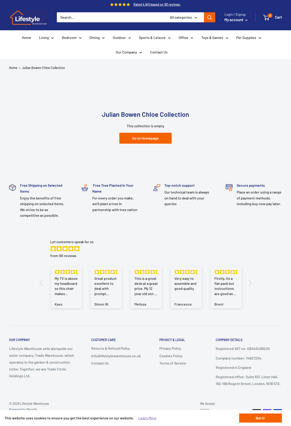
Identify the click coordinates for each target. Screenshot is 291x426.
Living (44, 37)
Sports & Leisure (152, 37)
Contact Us (159, 52)
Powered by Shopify (23, 409)
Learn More (147, 418)
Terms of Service (172, 363)
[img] (148, 248)
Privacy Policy (170, 348)
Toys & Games (212, 37)
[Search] (209, 17)
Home (26, 37)
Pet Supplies (246, 37)
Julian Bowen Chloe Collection (43, 68)
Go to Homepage (145, 138)
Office (183, 37)
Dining (95, 37)
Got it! (260, 418)
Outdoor (119, 37)
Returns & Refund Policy (110, 348)
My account (234, 19)
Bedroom (69, 37)
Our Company (126, 52)
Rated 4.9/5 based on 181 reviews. (157, 4)
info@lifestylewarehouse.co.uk (116, 356)
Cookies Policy (171, 356)
